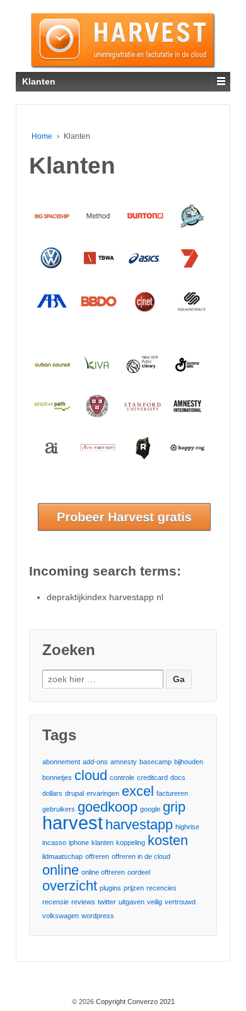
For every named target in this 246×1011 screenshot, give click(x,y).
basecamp (155, 762)
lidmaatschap (62, 856)
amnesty (123, 762)
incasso (54, 842)
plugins (110, 888)
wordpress (97, 915)
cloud (90, 775)
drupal (74, 793)
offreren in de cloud (141, 856)
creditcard (152, 777)
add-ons (95, 762)
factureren (172, 793)
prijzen (134, 888)
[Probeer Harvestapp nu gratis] (129, 521)
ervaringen (102, 793)
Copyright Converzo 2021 (134, 1001)
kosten (168, 840)
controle (122, 777)
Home (42, 136)
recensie (55, 902)
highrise (187, 827)
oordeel (138, 872)
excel (138, 791)
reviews (83, 902)
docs (177, 777)
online (60, 870)
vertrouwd (180, 902)
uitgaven (131, 902)
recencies (161, 888)
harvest (72, 822)
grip (174, 806)
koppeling (130, 842)
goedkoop (108, 806)
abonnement (61, 762)
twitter (107, 902)
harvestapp (139, 824)
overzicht (69, 885)
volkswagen (60, 915)
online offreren (103, 872)
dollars (52, 793)
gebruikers (58, 809)
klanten (102, 842)
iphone (79, 842)
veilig (154, 902)
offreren (97, 856)
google (150, 809)
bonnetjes (57, 777)
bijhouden (188, 762)
